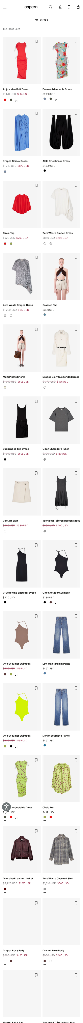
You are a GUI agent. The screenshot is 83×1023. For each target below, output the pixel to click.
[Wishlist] (69, 7)
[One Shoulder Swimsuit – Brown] (51, 603)
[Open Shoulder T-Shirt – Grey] (45, 460)
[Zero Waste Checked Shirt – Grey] (45, 890)
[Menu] (4, 7)
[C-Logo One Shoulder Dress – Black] (5, 603)
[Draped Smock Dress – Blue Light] (5, 172)
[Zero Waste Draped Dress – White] (45, 244)
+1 (16, 100)
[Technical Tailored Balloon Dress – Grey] (45, 532)
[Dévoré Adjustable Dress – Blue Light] (45, 100)
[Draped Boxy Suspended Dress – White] (45, 388)
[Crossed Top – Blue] (45, 315)
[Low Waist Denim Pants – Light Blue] (45, 674)
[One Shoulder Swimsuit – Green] (11, 675)
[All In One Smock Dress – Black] (45, 171)
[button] (50, 7)
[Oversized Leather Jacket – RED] (5, 890)
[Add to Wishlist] (36, 41)
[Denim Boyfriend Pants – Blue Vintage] (45, 746)
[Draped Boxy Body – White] (5, 962)
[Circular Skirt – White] (5, 532)
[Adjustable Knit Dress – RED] (5, 100)
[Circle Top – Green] (11, 244)
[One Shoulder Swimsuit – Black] (45, 603)
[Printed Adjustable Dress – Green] (11, 100)
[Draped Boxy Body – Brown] (11, 962)
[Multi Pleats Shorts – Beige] (5, 388)
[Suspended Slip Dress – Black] (5, 460)
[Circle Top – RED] (5, 244)
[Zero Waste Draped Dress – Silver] (51, 244)
